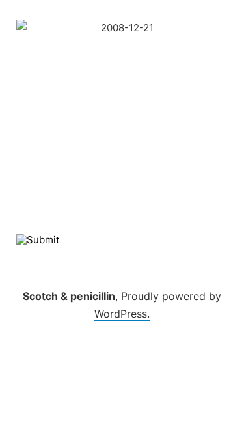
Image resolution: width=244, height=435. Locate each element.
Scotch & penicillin (69, 296)
